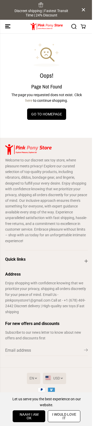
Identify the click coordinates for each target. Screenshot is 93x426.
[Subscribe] (86, 351)
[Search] (74, 26)
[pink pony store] (46, 26)
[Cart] (83, 26)
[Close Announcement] (83, 9)
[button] (8, 26)
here (28, 100)
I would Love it (64, 416)
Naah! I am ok (29, 416)
